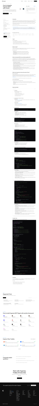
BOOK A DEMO (28, 385)
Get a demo (11, 13)
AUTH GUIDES (29, 394)
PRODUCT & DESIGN (18, 393)
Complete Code (4, 26)
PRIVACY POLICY (34, 395)
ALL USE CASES (17, 400)
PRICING (10, 395)
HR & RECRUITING (18, 396)
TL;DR (3, 21)
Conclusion (4, 27)
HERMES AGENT (24, 394)
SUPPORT (34, 393)
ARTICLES (29, 393)
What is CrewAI (4, 22)
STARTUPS (29, 396)
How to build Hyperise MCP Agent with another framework (6, 28)
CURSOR (23, 393)
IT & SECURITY (17, 399)
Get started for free (6, 13)
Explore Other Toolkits (5, 29)
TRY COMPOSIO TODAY (33, 385)
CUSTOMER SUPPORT (18, 394)
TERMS (33, 394)
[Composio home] (4, 1)
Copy (34, 108)
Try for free (5, 36)
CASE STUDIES (29, 395)
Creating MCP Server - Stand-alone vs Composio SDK (6, 24)
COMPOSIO (11, 391)
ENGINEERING (17, 395)
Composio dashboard (20, 103)
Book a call (8, 36)
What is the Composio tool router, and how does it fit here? (21, 72)
